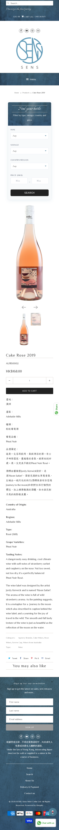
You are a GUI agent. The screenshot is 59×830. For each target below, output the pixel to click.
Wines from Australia (32, 642)
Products (25, 93)
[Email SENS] (38, 30)
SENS (19, 801)
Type (13, 130)
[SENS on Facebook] (21, 30)
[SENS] (29, 53)
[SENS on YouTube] (27, 30)
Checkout (40, 17)
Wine (20, 647)
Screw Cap (17, 642)
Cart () (28, 17)
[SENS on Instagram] (32, 30)
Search (29, 192)
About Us (29, 780)
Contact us (29, 793)
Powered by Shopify (34, 805)
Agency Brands (25, 638)
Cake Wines (38, 638)
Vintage (15, 145)
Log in (16, 17)
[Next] (35, 307)
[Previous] (23, 307)
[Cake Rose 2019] (29, 253)
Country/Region (20, 160)
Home (29, 768)
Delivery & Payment (29, 787)
